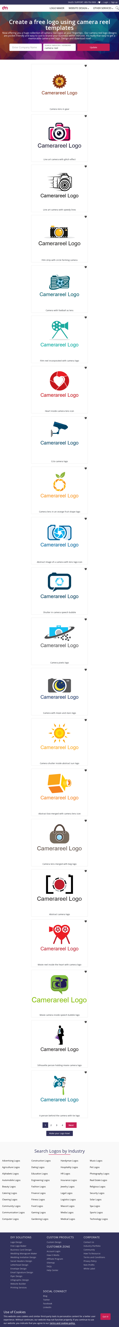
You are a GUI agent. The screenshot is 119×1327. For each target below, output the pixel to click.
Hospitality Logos (69, 1167)
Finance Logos (38, 1193)
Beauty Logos (9, 1186)
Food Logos (37, 1206)
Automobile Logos (11, 1180)
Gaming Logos (38, 1212)
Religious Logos (97, 1186)
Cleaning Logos (9, 1199)
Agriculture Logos (11, 1167)
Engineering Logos (40, 1180)
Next (71, 1125)
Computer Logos (10, 1218)
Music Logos (96, 1160)
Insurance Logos (69, 1180)
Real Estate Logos (98, 1180)
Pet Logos (95, 1167)
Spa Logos (95, 1206)
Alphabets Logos (10, 1173)
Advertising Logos (11, 1160)
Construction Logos (41, 1160)
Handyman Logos (69, 1160)
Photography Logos (99, 1173)
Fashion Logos (38, 1186)
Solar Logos (95, 1199)
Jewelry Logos (67, 1186)
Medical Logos (68, 1218)
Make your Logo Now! (59, 1133)
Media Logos (67, 1212)
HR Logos (65, 1173)
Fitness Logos (38, 1199)
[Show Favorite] (99, 2)
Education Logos (39, 1173)
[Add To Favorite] (85, 65)
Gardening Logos (39, 1218)
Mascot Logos (67, 1206)
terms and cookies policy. (62, 1323)
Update (93, 47)
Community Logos (11, 1206)
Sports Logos (96, 1212)
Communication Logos (13, 1212)
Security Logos (97, 1193)
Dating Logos (37, 1167)
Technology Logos (99, 1218)
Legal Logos (66, 1193)
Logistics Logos (68, 1199)
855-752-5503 (90, 2)
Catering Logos (9, 1193)
